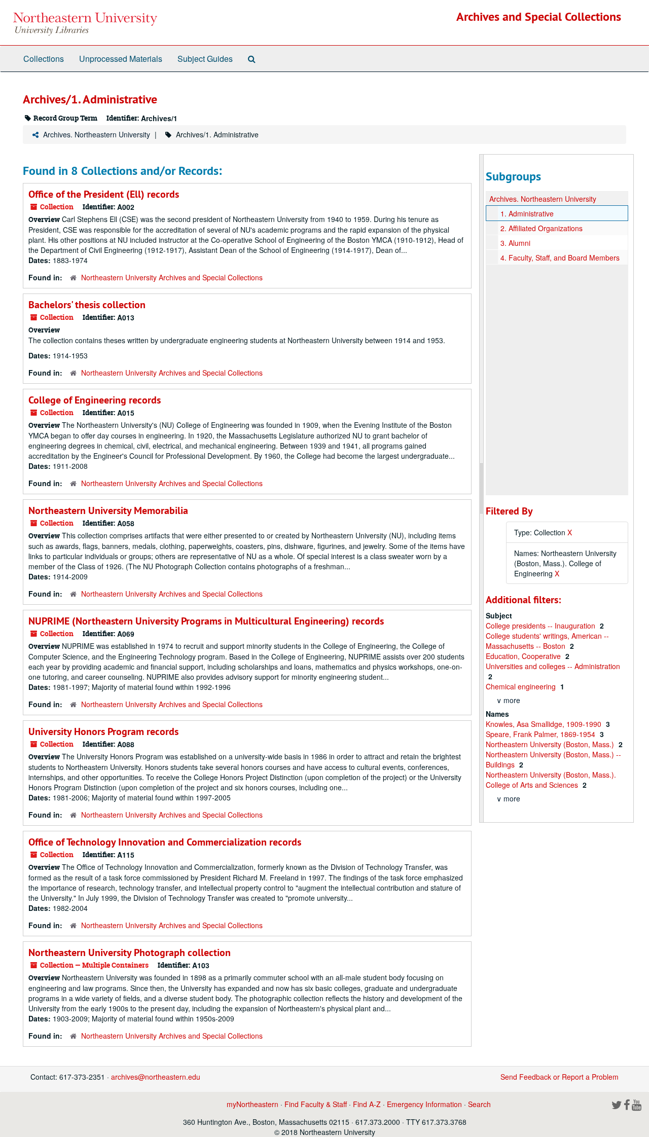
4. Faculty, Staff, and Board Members (560, 257)
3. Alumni (515, 243)
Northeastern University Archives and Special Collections (172, 277)
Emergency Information (424, 1104)
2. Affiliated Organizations (541, 228)
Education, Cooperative (524, 656)
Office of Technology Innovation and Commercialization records (164, 842)
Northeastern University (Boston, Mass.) (551, 744)
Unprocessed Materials (120, 58)
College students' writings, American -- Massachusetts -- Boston (547, 641)
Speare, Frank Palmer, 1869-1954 (541, 734)
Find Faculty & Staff (315, 1104)
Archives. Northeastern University (96, 134)
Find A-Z (367, 1104)
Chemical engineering (522, 686)
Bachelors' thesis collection (87, 304)
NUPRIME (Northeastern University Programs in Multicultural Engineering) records (206, 621)
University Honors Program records (103, 731)
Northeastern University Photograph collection (129, 952)
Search (479, 1104)
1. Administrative (527, 213)
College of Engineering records (94, 400)
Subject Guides (205, 58)
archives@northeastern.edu (155, 1077)
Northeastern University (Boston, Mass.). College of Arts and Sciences (551, 779)
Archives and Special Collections (538, 16)
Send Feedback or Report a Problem (559, 1077)
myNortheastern (252, 1104)
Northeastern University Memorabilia (108, 510)
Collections (43, 58)
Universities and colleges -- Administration (553, 666)
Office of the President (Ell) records (103, 194)
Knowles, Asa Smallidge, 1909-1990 (544, 724)
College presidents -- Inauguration (541, 625)
